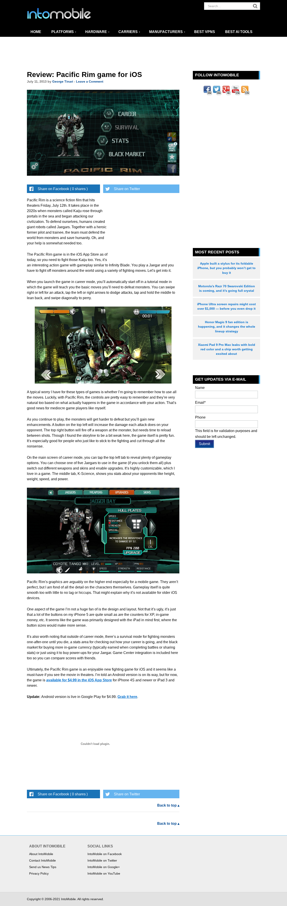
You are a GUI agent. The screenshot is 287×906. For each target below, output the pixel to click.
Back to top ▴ (168, 805)
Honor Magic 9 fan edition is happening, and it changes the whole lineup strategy (226, 326)
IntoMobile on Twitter (102, 860)
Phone (200, 417)
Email (200, 402)
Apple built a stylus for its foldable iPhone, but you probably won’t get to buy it (226, 268)
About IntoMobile (41, 854)
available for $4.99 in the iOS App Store (79, 680)
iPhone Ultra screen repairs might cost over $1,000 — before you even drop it (226, 306)
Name (200, 388)
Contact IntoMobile (42, 860)
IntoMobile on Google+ (103, 867)
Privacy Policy (39, 873)
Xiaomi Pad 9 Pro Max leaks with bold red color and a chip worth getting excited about (226, 349)
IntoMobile (67, 13)
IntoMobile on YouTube (103, 873)
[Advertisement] (143, 54)
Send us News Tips (42, 867)
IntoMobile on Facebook (104, 854)
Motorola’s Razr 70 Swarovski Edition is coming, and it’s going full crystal (226, 288)
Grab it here (127, 697)
